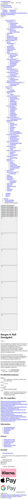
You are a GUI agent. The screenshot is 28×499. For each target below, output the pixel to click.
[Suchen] (16, 9)
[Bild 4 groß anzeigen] (9, 211)
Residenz (24, 13)
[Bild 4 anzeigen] (9, 273)
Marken (13, 14)
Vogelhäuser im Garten (9, 441)
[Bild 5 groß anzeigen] (9, 212)
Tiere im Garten (9, 13)
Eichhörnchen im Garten (10, 445)
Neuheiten (3, 14)
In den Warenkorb (14, 370)
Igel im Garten (7, 443)
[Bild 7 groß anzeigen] (9, 216)
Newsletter (6, 433)
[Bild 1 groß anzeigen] (7, 206)
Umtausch (6, 431)
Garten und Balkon (17, 13)
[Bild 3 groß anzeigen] (9, 209)
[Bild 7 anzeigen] (9, 322)
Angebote (8, 14)
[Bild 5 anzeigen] (9, 289)
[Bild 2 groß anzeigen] (9, 207)
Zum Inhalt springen (6, 1)
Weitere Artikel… (8, 446)
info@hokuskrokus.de (7, 453)
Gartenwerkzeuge (9, 201)
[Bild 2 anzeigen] (9, 241)
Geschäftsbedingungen (9, 427)
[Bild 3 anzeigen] (9, 257)
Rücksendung (7, 430)
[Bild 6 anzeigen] (9, 306)
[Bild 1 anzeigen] (9, 225)
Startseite (3, 13)
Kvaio (9, 497)
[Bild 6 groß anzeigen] (9, 214)
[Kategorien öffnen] (2, 7)
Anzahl (2, 370)
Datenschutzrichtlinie (9, 428)
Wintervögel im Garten (9, 439)
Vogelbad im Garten (9, 442)
